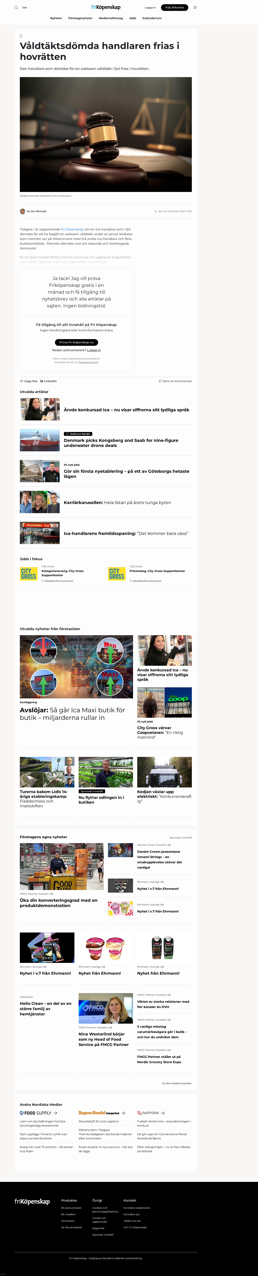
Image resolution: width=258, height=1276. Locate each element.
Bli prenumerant (71, 1207)
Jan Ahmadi (38, 211)
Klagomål (98, 1228)
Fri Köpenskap (72, 229)
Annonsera (67, 1220)
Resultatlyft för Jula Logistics (99, 1121)
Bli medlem (68, 1214)
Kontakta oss (132, 1214)
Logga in (94, 350)
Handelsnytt (97, 262)
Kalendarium (152, 18)
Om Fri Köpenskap (135, 1227)
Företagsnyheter (80, 18)
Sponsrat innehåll (103, 1234)
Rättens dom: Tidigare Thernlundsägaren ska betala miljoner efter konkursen (105, 1134)
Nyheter (56, 18)
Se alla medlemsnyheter (177, 1083)
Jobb (132, 18)
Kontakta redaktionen (137, 1207)
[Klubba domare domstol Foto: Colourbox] (106, 134)
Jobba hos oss (132, 1220)
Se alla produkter (71, 1227)
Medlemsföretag (111, 18)
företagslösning (88, 362)
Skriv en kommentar (177, 381)
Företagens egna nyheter (43, 837)
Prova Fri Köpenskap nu (76, 342)
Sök (24, 7)
